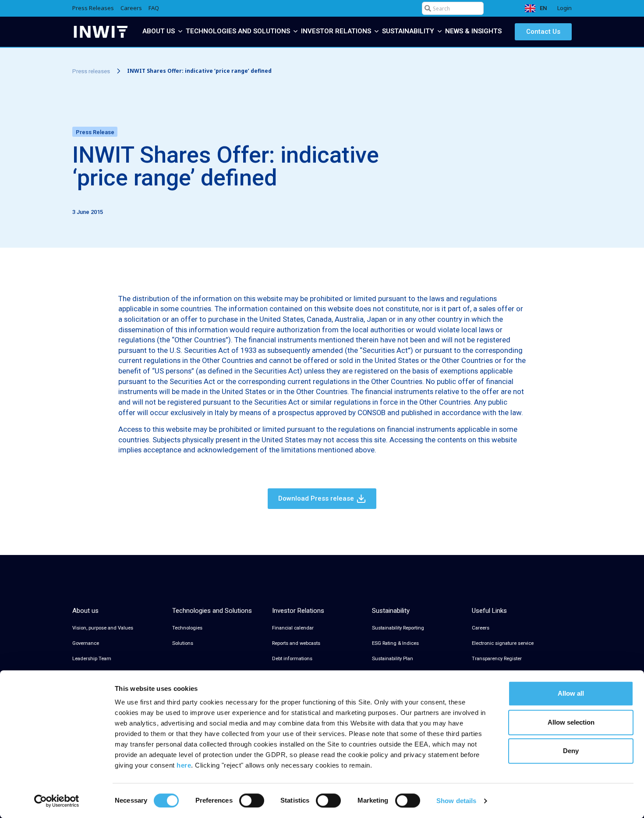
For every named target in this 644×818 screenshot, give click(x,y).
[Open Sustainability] (439, 31)
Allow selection (571, 722)
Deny (571, 750)
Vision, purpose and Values (102, 628)
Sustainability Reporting (398, 628)
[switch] (251, 800)
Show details (456, 800)
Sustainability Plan (392, 659)
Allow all (571, 693)
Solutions (182, 643)
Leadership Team (91, 659)
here (184, 765)
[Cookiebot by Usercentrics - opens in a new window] (56, 800)
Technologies (187, 628)
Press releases (91, 71)
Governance (85, 643)
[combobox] (453, 8)
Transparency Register (497, 659)
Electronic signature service (503, 643)
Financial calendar (293, 628)
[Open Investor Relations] (376, 31)
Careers (480, 628)
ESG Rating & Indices (395, 643)
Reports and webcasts (296, 643)
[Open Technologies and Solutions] (295, 31)
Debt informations (292, 659)
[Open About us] (180, 31)
